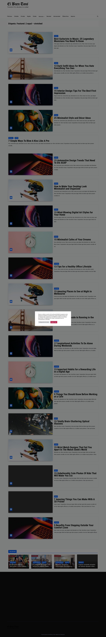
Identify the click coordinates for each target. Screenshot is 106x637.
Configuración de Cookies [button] (44, 322)
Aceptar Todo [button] (53, 322)
